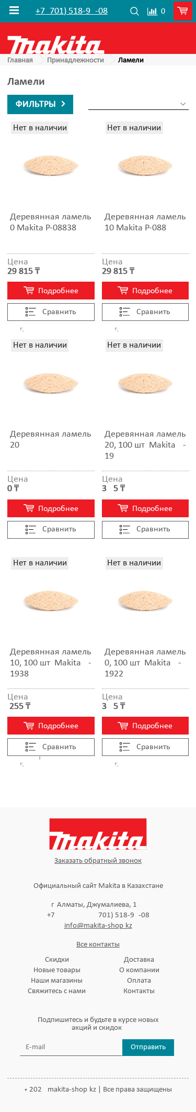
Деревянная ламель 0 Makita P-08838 (50, 222)
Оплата (139, 981)
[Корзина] (185, 11)
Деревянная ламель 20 (50, 439)
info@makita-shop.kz (98, 926)
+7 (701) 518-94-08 (72, 11)
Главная (20, 60)
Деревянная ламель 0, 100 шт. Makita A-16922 (145, 663)
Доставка (139, 960)
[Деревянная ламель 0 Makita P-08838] (51, 165)
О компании (139, 970)
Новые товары (56, 970)
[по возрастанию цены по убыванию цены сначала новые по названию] (138, 104)
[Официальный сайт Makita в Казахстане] (56, 38)
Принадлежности (75, 60)
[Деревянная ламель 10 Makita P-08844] (145, 165)
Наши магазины (57, 981)
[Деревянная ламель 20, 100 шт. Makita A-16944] (145, 383)
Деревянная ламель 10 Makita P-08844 (145, 222)
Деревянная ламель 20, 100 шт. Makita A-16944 (145, 445)
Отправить (148, 1047)
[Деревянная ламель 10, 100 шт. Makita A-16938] (51, 600)
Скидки (57, 960)
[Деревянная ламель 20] (51, 383)
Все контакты (98, 945)
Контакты (139, 991)
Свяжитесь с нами (57, 991)
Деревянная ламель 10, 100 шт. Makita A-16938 (50, 663)
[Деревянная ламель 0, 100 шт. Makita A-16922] (145, 600)
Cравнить (58, 312)
